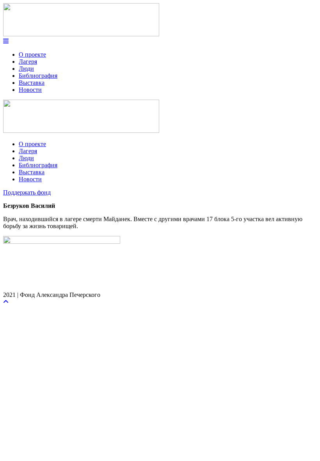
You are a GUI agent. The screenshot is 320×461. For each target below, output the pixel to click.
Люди (26, 68)
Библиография (38, 75)
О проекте (32, 54)
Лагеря (28, 61)
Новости (30, 89)
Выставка (31, 82)
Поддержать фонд (27, 192)
